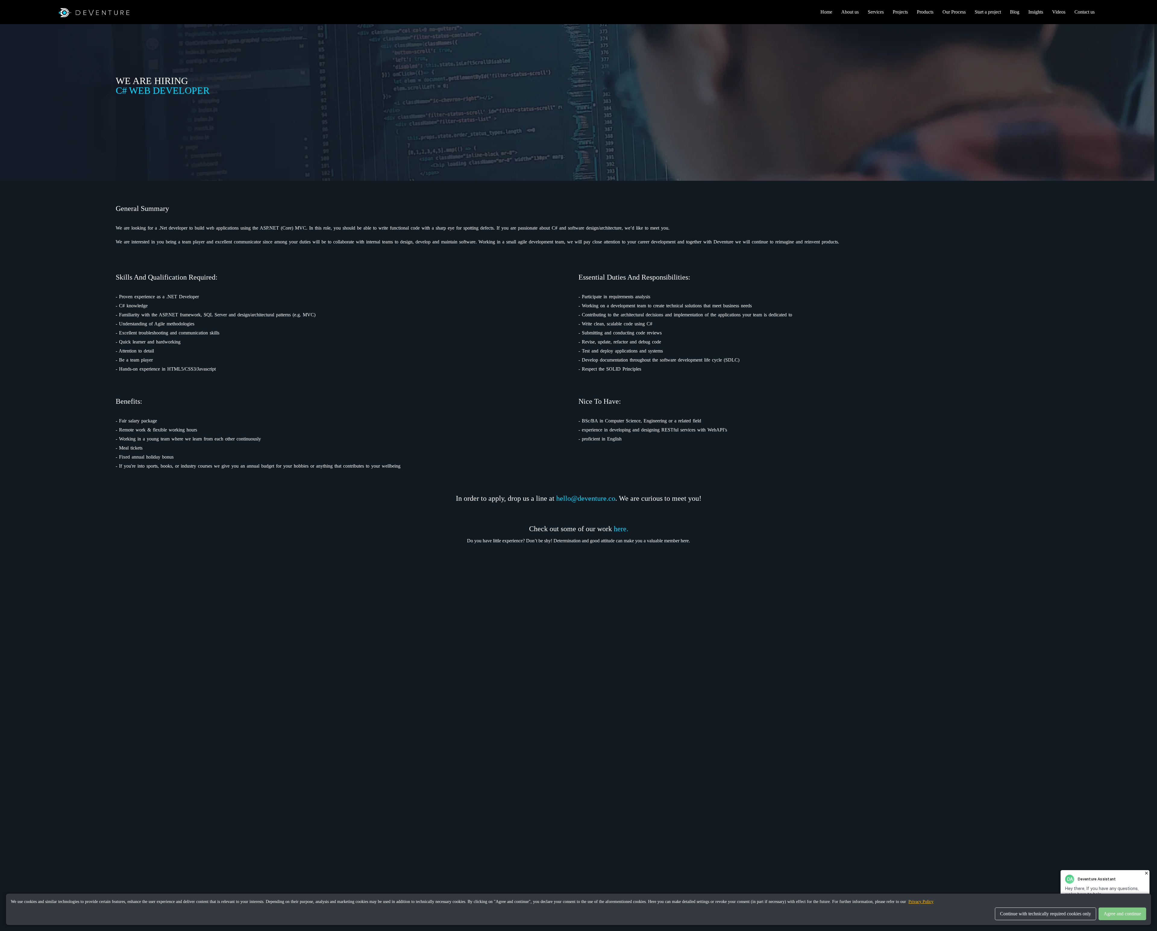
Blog (1014, 11)
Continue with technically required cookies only (1045, 913)
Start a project (988, 11)
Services (876, 11)
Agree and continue (1122, 913)
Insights (1035, 11)
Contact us (1084, 11)
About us (850, 11)
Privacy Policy (920, 901)
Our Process (954, 11)
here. (621, 529)
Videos (1058, 11)
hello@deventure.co (585, 498)
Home (826, 11)
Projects (900, 11)
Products (925, 11)
